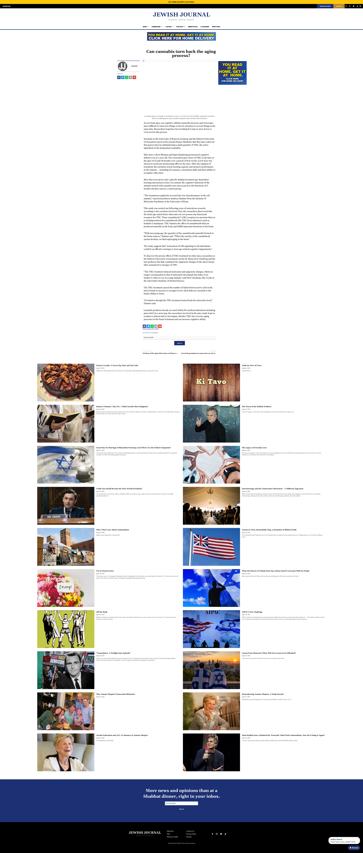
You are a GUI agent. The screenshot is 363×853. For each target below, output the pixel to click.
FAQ (168, 834)
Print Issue (216, 27)
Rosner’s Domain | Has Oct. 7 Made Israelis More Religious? (122, 407)
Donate (188, 837)
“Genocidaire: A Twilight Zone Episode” (113, 653)
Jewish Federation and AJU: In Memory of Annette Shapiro (122, 735)
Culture (168, 27)
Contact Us (190, 831)
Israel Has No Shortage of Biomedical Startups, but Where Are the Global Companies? (133, 448)
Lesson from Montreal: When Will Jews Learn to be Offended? (269, 653)
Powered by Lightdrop (190, 843)
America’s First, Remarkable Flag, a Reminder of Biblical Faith (269, 530)
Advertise (170, 831)
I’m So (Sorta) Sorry (105, 571)
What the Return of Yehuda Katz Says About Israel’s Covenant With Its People (275, 571)
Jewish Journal (181, 14)
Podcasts (179, 27)
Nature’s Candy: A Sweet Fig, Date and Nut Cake (117, 365)
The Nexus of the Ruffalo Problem (256, 407)
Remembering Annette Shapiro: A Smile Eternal (262, 694)
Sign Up (179, 343)
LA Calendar (205, 27)
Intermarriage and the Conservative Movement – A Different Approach (272, 489)
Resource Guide (172, 837)
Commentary (156, 27)
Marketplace (192, 27)
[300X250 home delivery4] (232, 73)
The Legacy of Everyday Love (254, 448)
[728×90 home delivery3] (181, 36)
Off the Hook (101, 612)
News (145, 27)
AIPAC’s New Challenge (252, 612)
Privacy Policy (191, 834)
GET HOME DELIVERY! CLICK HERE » (181, 2)
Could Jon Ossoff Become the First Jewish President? (119, 489)
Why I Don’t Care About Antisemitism (112, 530)
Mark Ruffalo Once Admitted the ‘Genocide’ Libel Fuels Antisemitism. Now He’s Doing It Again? (283, 735)
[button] (119, 77)
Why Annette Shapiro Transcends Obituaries (115, 694)
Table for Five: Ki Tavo (252, 365)
